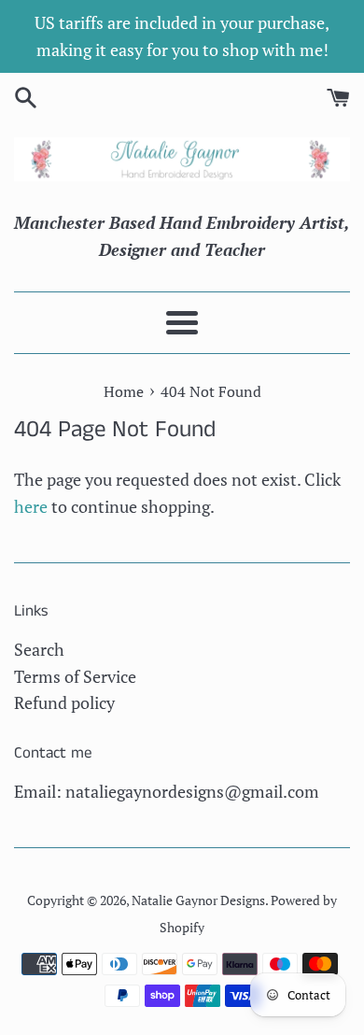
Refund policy (64, 702)
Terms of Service (75, 676)
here (31, 506)
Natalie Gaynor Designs (198, 900)
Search (39, 649)
